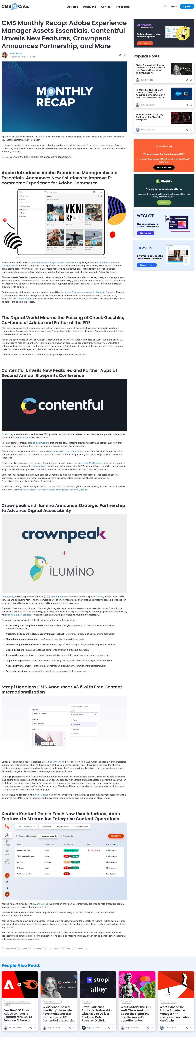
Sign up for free (146, 265)
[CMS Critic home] (16, 6)
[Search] (165, 6)
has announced (59, 596)
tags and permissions (38, 442)
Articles (72, 7)
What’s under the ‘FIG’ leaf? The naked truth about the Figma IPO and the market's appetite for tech (136, 1013)
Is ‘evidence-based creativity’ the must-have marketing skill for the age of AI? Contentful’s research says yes (58, 1015)
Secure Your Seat (164, 167)
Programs (123, 7)
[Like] (125, 55)
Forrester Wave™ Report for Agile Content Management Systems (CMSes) (50, 489)
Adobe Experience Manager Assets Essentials (51, 262)
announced (64, 434)
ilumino (99, 596)
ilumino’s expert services (18, 614)
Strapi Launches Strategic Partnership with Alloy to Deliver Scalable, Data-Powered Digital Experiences (97, 1015)
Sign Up (187, 6)
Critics (106, 7)
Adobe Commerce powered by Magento (84, 292)
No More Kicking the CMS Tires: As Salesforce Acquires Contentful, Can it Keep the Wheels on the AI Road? (150, 95)
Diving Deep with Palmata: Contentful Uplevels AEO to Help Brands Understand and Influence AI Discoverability (150, 70)
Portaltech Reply (37, 466)
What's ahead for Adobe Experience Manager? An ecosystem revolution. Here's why (175, 1013)
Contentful (7, 434)
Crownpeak (7, 596)
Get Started (145, 43)
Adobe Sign (23, 298)
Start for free (145, 233)
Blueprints (25, 437)
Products (89, 7)
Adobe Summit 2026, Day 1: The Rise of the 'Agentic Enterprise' (150, 117)
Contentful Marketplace (90, 463)
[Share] (120, 55)
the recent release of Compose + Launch (63, 451)
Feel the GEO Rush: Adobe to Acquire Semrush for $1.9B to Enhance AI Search (18, 1015)
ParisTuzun (16, 53)
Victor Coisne (41, 794)
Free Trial (164, 202)
